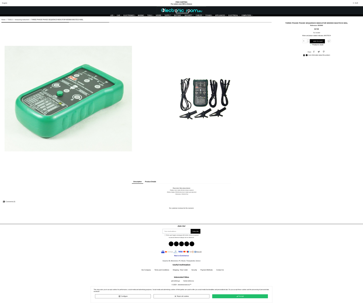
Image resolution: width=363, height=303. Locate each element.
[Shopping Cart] (333, 10)
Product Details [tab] (150, 181)
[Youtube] (181, 243)
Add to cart (318, 41)
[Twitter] (176, 243)
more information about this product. (316, 55)
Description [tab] (137, 181)
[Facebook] (171, 243)
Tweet (319, 52)
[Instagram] (186, 243)
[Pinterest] (192, 243)
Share (314, 52)
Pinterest (324, 52)
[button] (30, 10)
